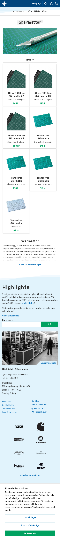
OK (49, 324)
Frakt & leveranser (9, 412)
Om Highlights (8, 405)
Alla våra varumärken (30, 475)
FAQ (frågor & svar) (39, 412)
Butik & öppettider (38, 405)
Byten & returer (37, 408)
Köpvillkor (35, 401)
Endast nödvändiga (30, 525)
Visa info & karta (48, 363)
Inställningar (30, 517)
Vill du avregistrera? (11, 316)
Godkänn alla (30, 533)
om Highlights (28, 303)
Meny (34, 3)
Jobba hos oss (8, 409)
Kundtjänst (6, 401)
